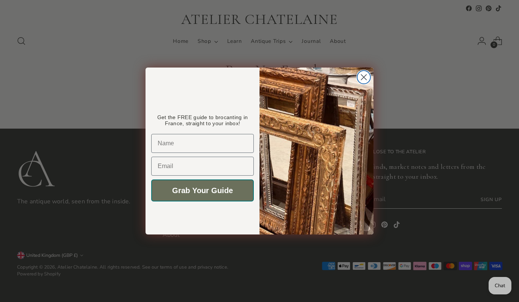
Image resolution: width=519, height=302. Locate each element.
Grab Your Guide (202, 190)
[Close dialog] (363, 77)
